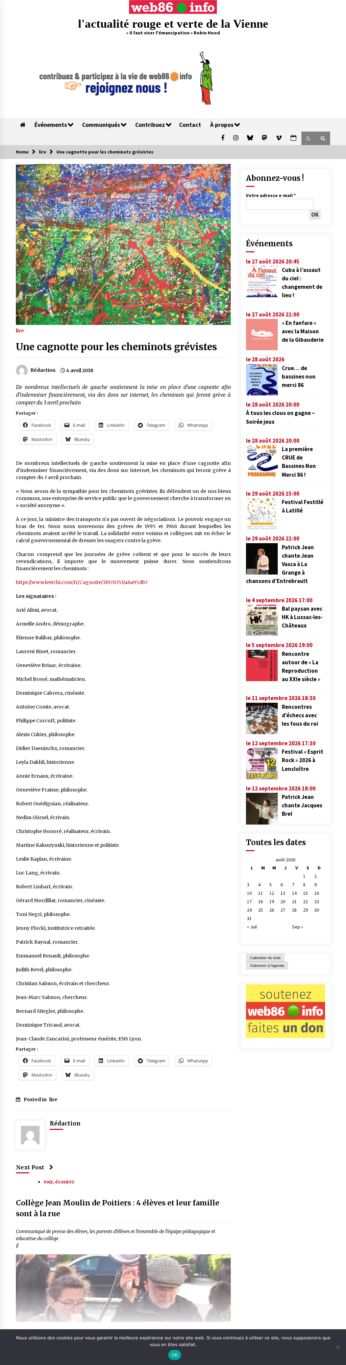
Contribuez (150, 125)
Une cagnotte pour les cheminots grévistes (116, 347)
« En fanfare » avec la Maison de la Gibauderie (303, 331)
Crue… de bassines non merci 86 (299, 376)
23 (316, 901)
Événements (50, 125)
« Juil (252, 927)
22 (305, 901)
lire (20, 330)
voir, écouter (59, 1182)
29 (305, 910)
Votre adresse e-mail (271, 195)
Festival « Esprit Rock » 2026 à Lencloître (302, 760)
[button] (308, 138)
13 (282, 893)
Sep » (297, 927)
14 (294, 893)
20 (282, 901)
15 (305, 893)
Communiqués (101, 125)
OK (175, 1355)
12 (271, 893)
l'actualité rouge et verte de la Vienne (173, 23)
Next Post (30, 1167)
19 (271, 901)
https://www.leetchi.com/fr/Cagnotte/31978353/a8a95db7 (82, 582)
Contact (190, 125)
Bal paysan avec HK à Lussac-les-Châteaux (302, 617)
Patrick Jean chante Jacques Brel (302, 805)
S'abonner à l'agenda (267, 966)
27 (282, 910)
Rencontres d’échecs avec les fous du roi (300, 715)
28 (294, 910)
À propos (221, 125)
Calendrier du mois (265, 958)
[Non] (337, 1347)
